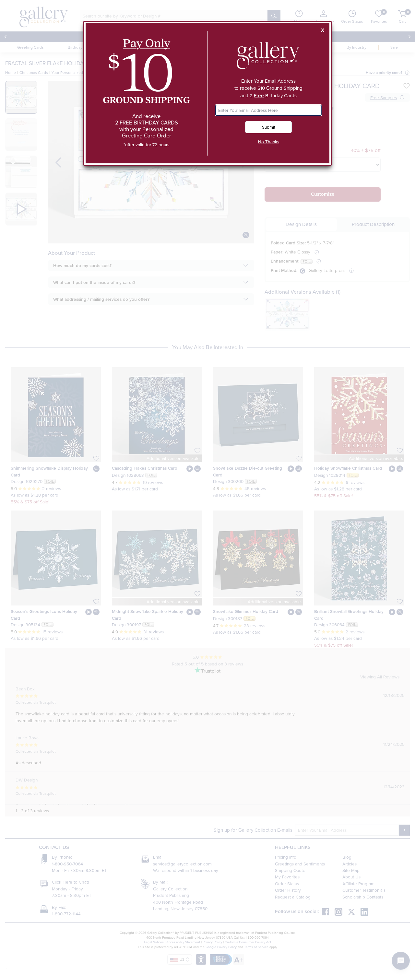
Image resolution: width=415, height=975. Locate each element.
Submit (268, 127)
